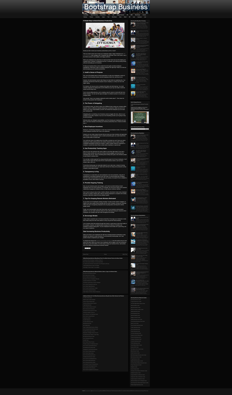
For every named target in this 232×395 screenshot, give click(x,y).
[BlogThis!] (86, 248)
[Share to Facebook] (88, 248)
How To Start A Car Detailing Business (90, 358)
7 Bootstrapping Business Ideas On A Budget (91, 265)
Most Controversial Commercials (89, 308)
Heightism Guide (134, 366)
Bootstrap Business (88, 390)
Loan (134, 16)
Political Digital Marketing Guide (137, 384)
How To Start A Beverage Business (89, 354)
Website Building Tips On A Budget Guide (139, 380)
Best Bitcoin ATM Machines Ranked (89, 273)
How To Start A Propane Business (89, 351)
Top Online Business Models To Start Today (91, 334)
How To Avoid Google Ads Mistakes (89, 289)
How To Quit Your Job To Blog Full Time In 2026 (141, 256)
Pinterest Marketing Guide (136, 337)
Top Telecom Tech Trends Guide (137, 349)
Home (105, 254)
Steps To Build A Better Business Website (90, 327)
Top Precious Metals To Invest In (89, 312)
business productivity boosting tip (104, 240)
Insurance (140, 16)
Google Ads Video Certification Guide (138, 376)
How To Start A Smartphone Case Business (90, 369)
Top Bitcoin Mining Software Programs (90, 303)
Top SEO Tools (86, 340)
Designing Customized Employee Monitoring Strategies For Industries (142, 46)
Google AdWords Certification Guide (138, 374)
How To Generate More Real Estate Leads (90, 329)
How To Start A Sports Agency (88, 353)
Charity (142, 390)
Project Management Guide (136, 364)
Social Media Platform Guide (136, 345)
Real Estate (114, 16)
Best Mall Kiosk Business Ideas (88, 336)
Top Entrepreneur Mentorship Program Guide (139, 382)
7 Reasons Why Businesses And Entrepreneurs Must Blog (142, 23)
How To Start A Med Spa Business (89, 360)
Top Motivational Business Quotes (89, 356)
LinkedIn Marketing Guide (136, 341)
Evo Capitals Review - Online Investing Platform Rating (141, 198)
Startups (85, 16)
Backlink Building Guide (135, 315)
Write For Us (121, 390)
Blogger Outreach (120, 14)
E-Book (114, 390)
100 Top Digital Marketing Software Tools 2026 (141, 92)
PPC (109, 14)
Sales (120, 16)
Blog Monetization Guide (135, 307)
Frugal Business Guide (135, 358)
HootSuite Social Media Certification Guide (139, 370)
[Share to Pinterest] (90, 248)
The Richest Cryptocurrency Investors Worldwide (91, 282)
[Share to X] (87, 248)
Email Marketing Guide (135, 313)
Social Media (103, 14)
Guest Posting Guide (135, 368)
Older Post (125, 254)
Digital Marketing (94, 14)
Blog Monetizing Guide (87, 323)
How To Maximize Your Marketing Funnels (90, 314)
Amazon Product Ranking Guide (88, 301)
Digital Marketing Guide (135, 311)
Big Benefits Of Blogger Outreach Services (90, 332)
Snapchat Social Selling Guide (136, 335)
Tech (108, 16)
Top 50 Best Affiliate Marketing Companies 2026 (141, 233)
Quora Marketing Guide (135, 329)
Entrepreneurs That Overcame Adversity (90, 349)
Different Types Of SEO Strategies (89, 299)
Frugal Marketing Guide (87, 305)
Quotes (117, 390)
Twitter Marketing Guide (135, 327)
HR (129, 16)
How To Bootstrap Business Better (89, 362)
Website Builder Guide (135, 305)
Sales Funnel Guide (134, 323)
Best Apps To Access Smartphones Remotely (91, 278)
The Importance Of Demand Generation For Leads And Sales (142, 240)
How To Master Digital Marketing (89, 286)
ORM (131, 14)
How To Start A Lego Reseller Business (90, 345)
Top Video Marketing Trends (88, 321)
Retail (125, 16)
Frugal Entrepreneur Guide (136, 301)
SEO (113, 14)
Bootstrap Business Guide (136, 299)
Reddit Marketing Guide (135, 331)
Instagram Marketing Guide (136, 339)
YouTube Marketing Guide (136, 333)
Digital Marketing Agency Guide (137, 360)
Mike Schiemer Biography (141, 77)
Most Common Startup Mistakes (89, 316)
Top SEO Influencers (87, 319)
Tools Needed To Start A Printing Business (90, 364)
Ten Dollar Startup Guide (87, 297)
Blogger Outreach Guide (135, 317)
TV (111, 390)
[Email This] (85, 248)
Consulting (86, 14)
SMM (131, 390)
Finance (91, 16)
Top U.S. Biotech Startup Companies (89, 306)
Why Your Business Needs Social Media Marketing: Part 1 (142, 289)
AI (136, 390)
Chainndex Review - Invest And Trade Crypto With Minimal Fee (142, 207)
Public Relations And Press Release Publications (91, 291)
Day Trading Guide (86, 325)
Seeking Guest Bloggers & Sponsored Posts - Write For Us (142, 70)
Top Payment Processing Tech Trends (90, 310)
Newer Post (85, 254)
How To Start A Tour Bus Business (89, 367)
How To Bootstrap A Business (88, 338)
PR (127, 14)
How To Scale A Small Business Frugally (90, 288)
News (101, 390)
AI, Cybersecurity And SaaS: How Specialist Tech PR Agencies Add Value (96, 263)
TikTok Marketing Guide (135, 343)
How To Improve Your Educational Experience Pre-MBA (142, 281)
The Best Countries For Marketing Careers (90, 343)
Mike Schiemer (94, 390)
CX (106, 390)
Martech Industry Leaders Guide (137, 309)
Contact (144, 14)
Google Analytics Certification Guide (138, 378)
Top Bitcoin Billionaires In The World (89, 280)
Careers (138, 390)
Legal (99, 390)
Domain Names (126, 390)
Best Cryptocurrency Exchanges (89, 275)
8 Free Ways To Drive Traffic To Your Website (91, 267)
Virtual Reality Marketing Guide (137, 325)
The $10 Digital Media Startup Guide (138, 303)
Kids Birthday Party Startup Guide (89, 347)
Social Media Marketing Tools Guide (138, 321)
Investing (97, 16)
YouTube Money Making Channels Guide (139, 362)
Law (145, 16)
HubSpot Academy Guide (136, 372)
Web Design (137, 14)
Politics (134, 390)
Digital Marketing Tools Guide (136, 319)
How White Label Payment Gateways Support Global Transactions (141, 54)
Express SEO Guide (135, 347)
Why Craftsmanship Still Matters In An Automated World (93, 261)
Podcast (108, 390)
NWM (104, 390)
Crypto (103, 16)
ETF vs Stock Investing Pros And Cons (90, 284)
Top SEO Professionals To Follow (89, 330)
